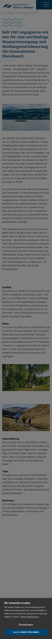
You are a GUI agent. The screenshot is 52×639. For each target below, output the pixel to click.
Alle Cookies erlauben (26, 632)
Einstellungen (26, 624)
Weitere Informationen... (30, 617)
